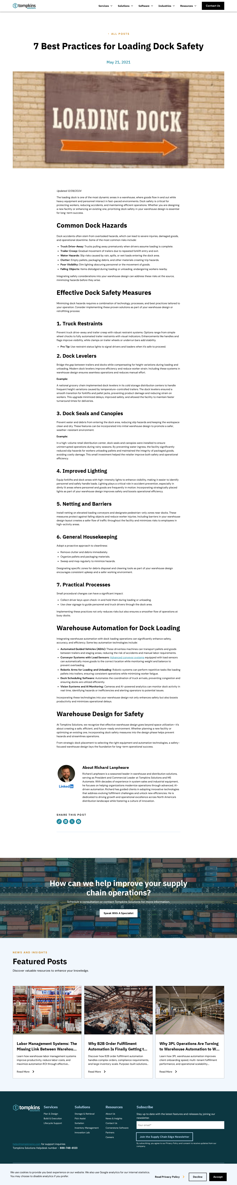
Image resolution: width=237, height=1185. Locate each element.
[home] (24, 6)
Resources (186, 5)
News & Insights (114, 1118)
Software (143, 5)
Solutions (123, 5)
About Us (110, 1113)
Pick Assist (80, 1118)
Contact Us (111, 1123)
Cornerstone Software (117, 1127)
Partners (110, 1132)
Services (104, 5)
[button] (106, 6)
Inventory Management (87, 1127)
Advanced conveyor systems (127, 657)
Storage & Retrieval (84, 1113)
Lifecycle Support (53, 1123)
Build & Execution (53, 1118)
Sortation (79, 1123)
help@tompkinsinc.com (27, 1144)
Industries (164, 5)
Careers (110, 1137)
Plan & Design (51, 1113)
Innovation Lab (82, 1132)
